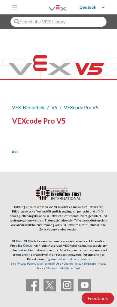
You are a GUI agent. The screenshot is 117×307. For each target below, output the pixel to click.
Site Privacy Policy (23, 263)
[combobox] (58, 22)
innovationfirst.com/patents (71, 259)
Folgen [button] (23, 141)
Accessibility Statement (63, 268)
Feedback (98, 298)
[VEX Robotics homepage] (50, 7)
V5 (54, 107)
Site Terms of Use (49, 263)
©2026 (28, 245)
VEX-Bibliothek (28, 107)
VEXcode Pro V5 (81, 107)
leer (15, 151)
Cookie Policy (72, 263)
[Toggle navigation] (14, 7)
